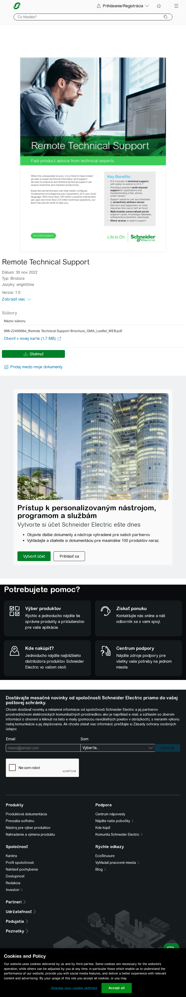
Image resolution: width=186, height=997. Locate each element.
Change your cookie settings (74, 988)
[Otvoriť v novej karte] (30, 339)
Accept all (116, 988)
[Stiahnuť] (93, 154)
